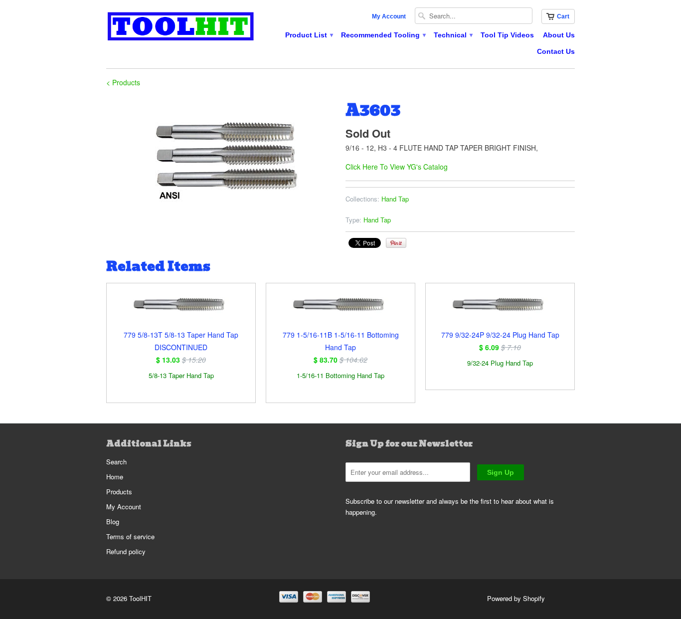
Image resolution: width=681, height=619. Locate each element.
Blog (112, 521)
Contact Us (556, 51)
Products (119, 491)
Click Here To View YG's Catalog (396, 167)
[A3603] (221, 158)
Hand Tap (395, 199)
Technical (453, 35)
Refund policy (126, 551)
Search (116, 461)
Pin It (396, 243)
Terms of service (130, 536)
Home (114, 476)
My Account (389, 16)
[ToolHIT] (181, 27)
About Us (559, 35)
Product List (308, 35)
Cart (563, 16)
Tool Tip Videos (507, 35)
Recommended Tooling (383, 35)
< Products (123, 82)
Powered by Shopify (516, 598)
